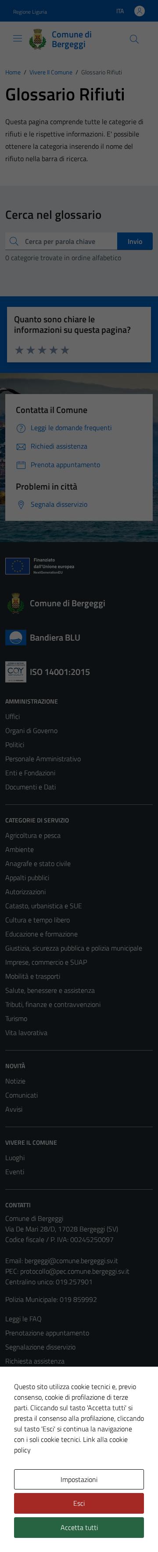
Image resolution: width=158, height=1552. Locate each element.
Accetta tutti (79, 1527)
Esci (79, 1503)
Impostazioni (79, 1479)
